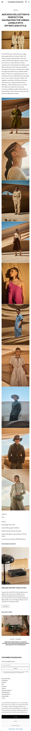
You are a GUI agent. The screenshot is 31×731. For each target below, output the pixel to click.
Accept (15, 717)
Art (3, 684)
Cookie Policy (11, 729)
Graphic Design (6, 690)
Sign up (15, 668)
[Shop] (26, 2)
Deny (15, 721)
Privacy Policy (19, 729)
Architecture (6, 678)
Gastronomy (6, 692)
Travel (4, 688)
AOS (3, 517)
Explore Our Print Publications (14, 588)
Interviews (5, 696)
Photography (6, 694)
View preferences (15, 725)
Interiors (18, 639)
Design (4, 682)
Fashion (15, 10)
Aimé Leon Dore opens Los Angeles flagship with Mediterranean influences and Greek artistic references (15, 643)
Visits (3, 698)
